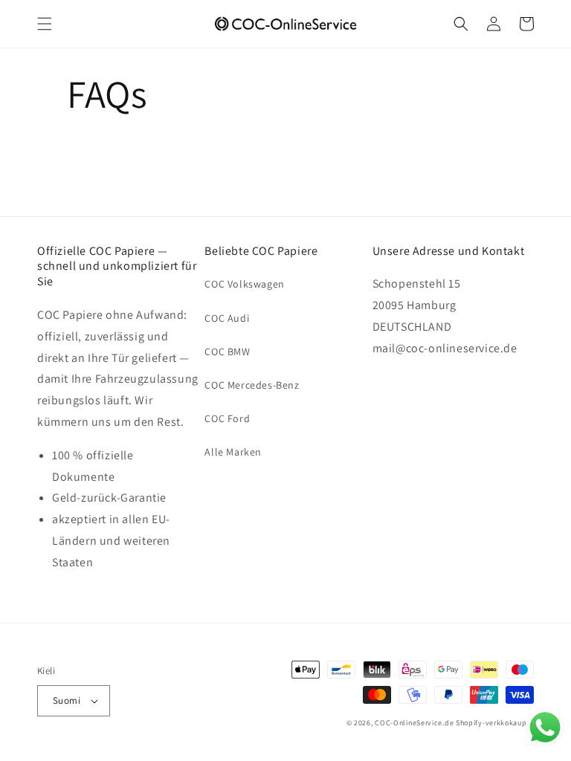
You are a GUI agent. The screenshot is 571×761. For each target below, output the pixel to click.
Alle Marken (233, 452)
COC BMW (227, 351)
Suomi (66, 700)
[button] (44, 23)
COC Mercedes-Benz (251, 385)
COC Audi (226, 318)
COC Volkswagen (244, 284)
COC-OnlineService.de (414, 723)
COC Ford (227, 418)
